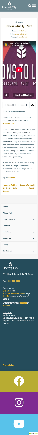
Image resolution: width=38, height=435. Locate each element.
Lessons (11, 178)
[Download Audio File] (32, 105)
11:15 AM (6, 296)
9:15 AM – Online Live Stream (14, 293)
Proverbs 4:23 (22, 37)
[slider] (9, 105)
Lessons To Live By (21, 34)
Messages (23, 303)
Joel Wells (22, 31)
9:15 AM (6, 291)
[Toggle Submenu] (33, 219)
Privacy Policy (8, 365)
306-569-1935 (14, 281)
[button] (29, 6)
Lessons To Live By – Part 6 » (27, 186)
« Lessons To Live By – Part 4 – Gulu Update (10, 188)
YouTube (6, 305)
